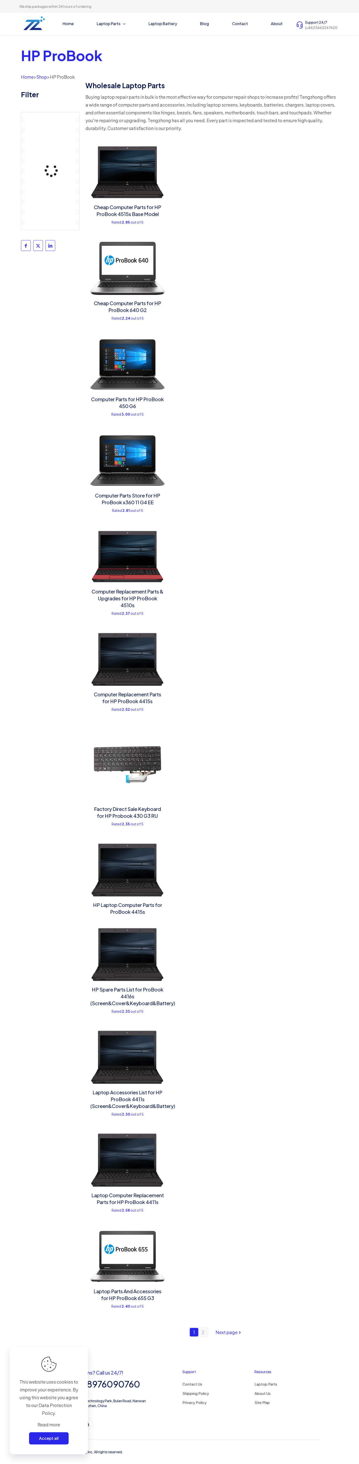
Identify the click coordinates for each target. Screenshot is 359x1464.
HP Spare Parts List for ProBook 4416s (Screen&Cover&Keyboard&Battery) (132, 996)
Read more (49, 1424)
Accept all (49, 1438)
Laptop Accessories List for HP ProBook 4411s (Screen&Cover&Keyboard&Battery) (132, 1099)
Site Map (262, 1402)
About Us (262, 1393)
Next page (227, 1332)
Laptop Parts (265, 1384)
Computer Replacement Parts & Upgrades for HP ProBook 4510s (127, 598)
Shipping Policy (195, 1393)
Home (27, 77)
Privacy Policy (194, 1402)
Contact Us (192, 1384)
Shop (41, 77)
